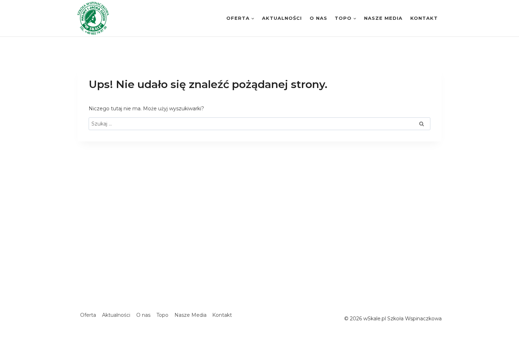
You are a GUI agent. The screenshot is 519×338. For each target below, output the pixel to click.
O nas (318, 18)
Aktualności (282, 18)
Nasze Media (383, 18)
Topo (162, 315)
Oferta (88, 315)
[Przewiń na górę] (515, 313)
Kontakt (424, 18)
